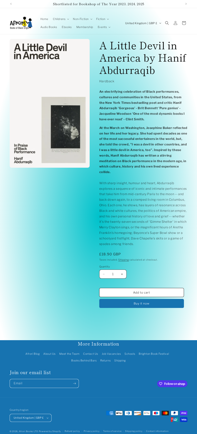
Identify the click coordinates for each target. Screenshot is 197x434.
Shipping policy (134, 431)
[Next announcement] (186, 3)
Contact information (157, 431)
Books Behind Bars (84, 360)
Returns (105, 360)
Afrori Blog (32, 353)
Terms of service (112, 431)
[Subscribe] (74, 383)
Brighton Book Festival (154, 353)
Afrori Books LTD (28, 431)
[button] (61, 19)
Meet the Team (69, 353)
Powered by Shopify (50, 431)
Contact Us (90, 353)
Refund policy (72, 431)
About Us (49, 353)
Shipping (123, 259)
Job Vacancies (111, 353)
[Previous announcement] (11, 3)
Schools (129, 353)
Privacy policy (92, 431)
